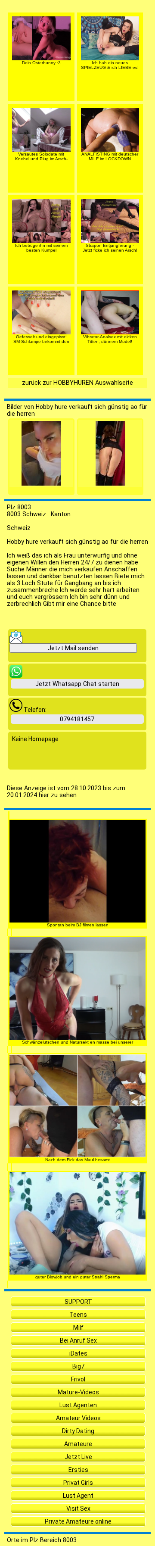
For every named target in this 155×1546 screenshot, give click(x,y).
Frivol (78, 1379)
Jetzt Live (78, 1456)
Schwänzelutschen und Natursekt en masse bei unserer (77, 1042)
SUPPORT (78, 1301)
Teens (78, 1314)
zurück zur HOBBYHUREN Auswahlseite (77, 382)
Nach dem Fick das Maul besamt (77, 1159)
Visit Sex (78, 1508)
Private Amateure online (78, 1521)
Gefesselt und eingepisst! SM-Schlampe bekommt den (41, 339)
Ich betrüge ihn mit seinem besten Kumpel (41, 247)
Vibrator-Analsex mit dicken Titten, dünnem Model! (110, 339)
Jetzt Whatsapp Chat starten (77, 683)
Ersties (78, 1469)
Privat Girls (78, 1482)
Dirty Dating (78, 1431)
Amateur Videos (78, 1418)
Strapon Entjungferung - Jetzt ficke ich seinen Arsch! (110, 247)
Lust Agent (78, 1495)
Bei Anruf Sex (78, 1340)
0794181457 (77, 719)
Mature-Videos (78, 1392)
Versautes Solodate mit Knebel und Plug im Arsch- (41, 156)
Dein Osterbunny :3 (41, 62)
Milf (78, 1327)
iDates (78, 1353)
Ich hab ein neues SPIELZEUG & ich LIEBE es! (110, 65)
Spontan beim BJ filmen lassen (77, 925)
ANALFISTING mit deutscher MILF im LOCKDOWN (109, 156)
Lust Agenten (78, 1405)
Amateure (78, 1443)
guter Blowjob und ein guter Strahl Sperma (77, 1277)
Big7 (78, 1366)
